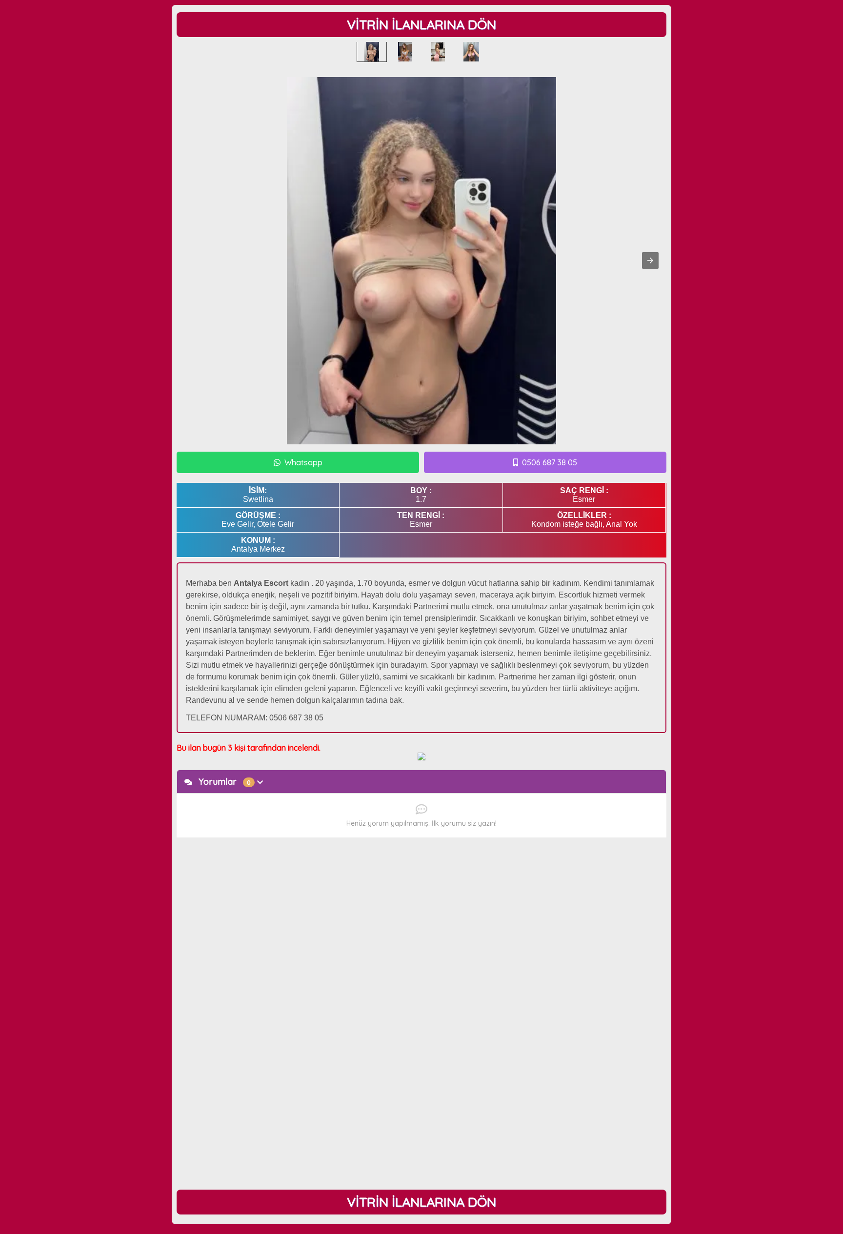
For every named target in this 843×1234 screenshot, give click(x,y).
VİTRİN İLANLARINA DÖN (421, 24)
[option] (371, 51)
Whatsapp (303, 462)
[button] (650, 260)
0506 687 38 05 (549, 462)
